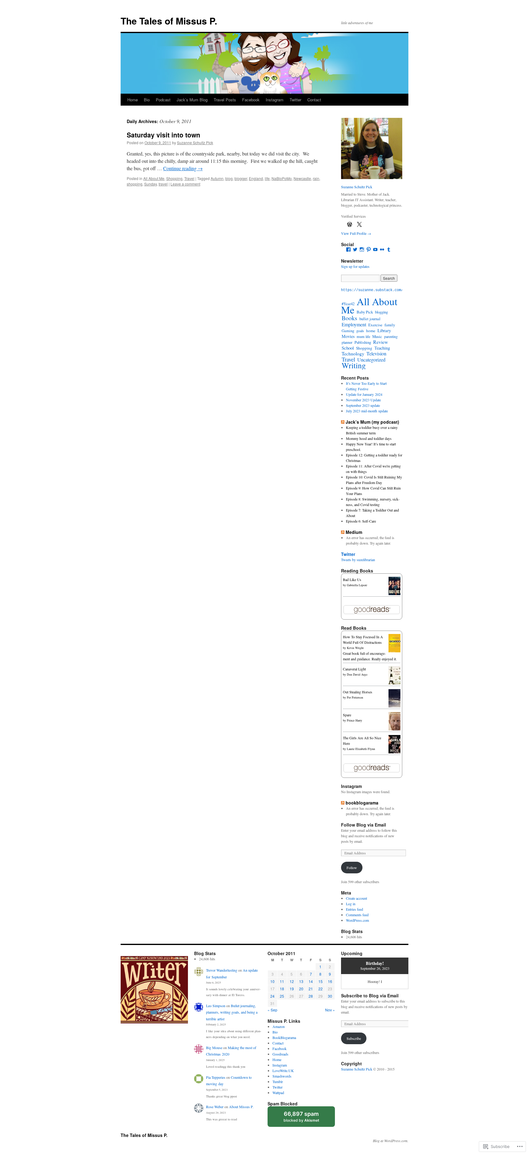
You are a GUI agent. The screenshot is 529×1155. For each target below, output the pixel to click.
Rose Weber (214, 1106)
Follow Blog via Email (363, 825)
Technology (353, 354)
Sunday (150, 183)
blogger (240, 178)
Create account (356, 898)
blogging (381, 312)
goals (360, 330)
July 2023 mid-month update (367, 410)
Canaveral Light (354, 668)
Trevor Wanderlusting (221, 970)
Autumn (217, 178)
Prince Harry (354, 720)
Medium (354, 532)
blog (229, 178)
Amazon (278, 1026)
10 (272, 981)
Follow (352, 867)
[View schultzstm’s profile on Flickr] (382, 249)
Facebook (251, 100)
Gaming (348, 330)
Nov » (330, 1009)
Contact (314, 100)
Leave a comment (185, 183)
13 (301, 981)
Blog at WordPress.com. (390, 1140)
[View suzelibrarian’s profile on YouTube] (375, 249)
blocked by (307, 1119)
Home (132, 100)
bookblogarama (362, 803)
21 (311, 988)
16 (330, 981)
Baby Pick (365, 312)
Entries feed (354, 909)
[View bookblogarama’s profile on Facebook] (348, 249)
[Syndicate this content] (342, 422)
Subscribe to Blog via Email (370, 995)
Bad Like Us (352, 579)
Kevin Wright (355, 648)
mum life (363, 336)
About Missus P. (241, 1106)
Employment (354, 324)
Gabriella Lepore (357, 585)
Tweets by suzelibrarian (358, 559)
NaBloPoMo (282, 178)
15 (320, 981)
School (348, 348)
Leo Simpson (215, 1005)
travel (163, 183)
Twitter (295, 100)
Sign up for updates (355, 266)
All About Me (153, 178)
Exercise (375, 325)
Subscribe (354, 1038)
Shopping (174, 178)
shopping (134, 183)
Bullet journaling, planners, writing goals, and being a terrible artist (231, 1012)
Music (377, 336)
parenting (391, 336)
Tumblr (277, 1081)
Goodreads (280, 1054)
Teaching (382, 348)
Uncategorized (371, 359)
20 (301, 988)
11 (282, 981)
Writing (354, 365)
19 (292, 988)
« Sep (272, 1009)
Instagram (274, 100)
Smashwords (281, 1076)
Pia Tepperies (215, 1077)
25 (282, 996)
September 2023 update (363, 405)
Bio (147, 100)
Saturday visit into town (163, 134)
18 (282, 988)
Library (384, 330)
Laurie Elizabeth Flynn (361, 749)
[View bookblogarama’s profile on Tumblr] (388, 249)
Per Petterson (355, 697)
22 (320, 988)
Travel (189, 178)
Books (349, 318)
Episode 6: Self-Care (361, 521)
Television (376, 353)
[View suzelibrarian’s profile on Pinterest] (368, 249)
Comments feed (357, 914)
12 (292, 981)
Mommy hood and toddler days (369, 438)
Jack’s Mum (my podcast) (372, 422)
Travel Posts (225, 100)
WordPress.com (357, 920)
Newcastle (302, 178)
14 (311, 981)
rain (316, 178)
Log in (350, 903)
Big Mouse (214, 1047)
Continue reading (183, 168)
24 (272, 996)
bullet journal (370, 318)
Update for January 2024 (364, 394)
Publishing (363, 342)
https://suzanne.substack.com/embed (377, 290)
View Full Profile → (356, 233)
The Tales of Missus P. (169, 20)
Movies (348, 336)
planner (347, 342)
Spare (347, 714)
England (256, 178)
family (390, 325)
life (267, 178)
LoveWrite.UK (283, 1070)
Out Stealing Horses (357, 691)
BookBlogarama (284, 1037)
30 (330, 996)
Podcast (163, 100)
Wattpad (278, 1092)
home (370, 330)
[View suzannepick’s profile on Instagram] (361, 249)
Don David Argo (357, 674)
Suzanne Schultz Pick (195, 142)
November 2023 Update (363, 399)
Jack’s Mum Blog (192, 100)
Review (380, 342)
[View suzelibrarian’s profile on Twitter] (355, 249)
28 (311, 996)
